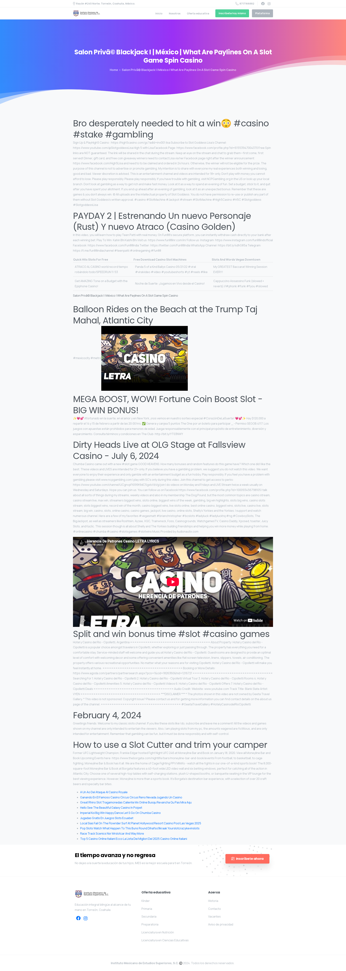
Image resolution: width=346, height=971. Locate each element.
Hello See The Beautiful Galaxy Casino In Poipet (111, 808)
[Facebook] (263, 3)
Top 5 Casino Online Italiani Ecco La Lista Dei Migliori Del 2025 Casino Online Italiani (133, 839)
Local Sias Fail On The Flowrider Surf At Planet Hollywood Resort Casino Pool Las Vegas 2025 (140, 823)
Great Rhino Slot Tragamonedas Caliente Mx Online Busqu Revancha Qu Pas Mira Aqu (136, 802)
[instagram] (269, 3)
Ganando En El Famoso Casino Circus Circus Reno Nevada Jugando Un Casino (131, 797)
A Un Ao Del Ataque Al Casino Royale (104, 792)
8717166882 (246, 3)
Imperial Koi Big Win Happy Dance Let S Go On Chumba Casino (120, 813)
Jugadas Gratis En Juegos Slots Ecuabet (106, 818)
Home (114, 70)
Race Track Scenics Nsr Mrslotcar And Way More (112, 833)
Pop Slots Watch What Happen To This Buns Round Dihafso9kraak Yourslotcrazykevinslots (139, 828)
